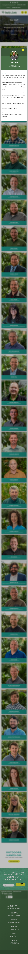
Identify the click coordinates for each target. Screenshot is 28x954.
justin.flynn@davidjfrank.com (14, 66)
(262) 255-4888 (14, 65)
